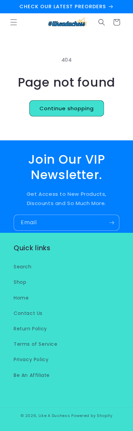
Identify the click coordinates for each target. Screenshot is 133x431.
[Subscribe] (111, 223)
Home (21, 297)
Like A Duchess (54, 415)
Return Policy (30, 328)
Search (23, 266)
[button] (13, 22)
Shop (20, 282)
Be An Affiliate (32, 375)
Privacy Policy (31, 359)
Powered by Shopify (92, 415)
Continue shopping (67, 108)
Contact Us (28, 313)
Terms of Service (36, 344)
